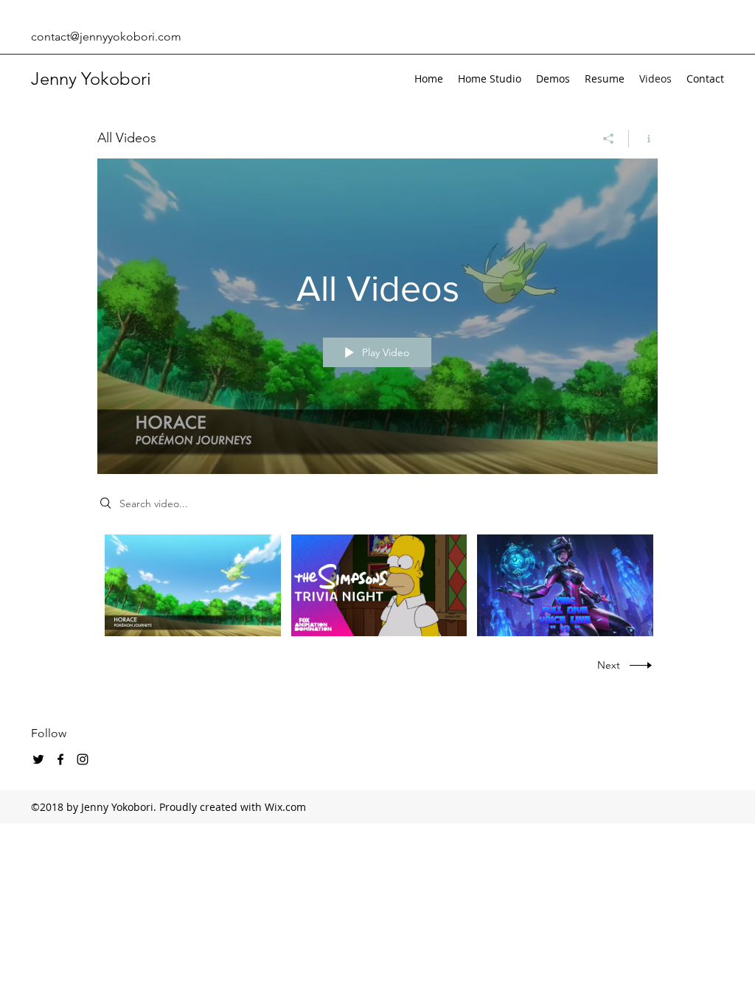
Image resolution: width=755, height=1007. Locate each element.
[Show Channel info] (643, 138)
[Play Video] (192, 585)
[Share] (608, 138)
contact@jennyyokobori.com (106, 36)
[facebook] (60, 759)
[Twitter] (38, 759)
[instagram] (82, 759)
